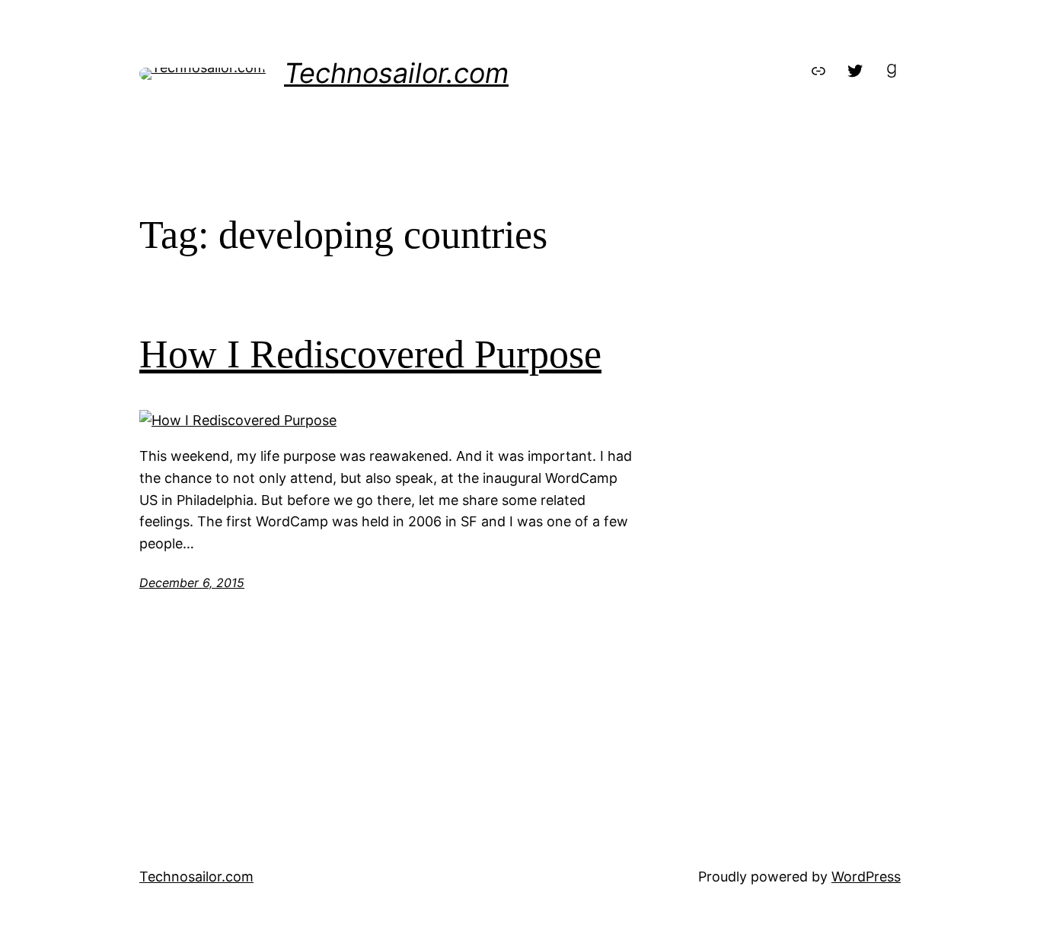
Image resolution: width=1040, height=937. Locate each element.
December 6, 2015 (191, 582)
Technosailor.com (396, 73)
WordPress (866, 877)
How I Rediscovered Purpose (370, 354)
